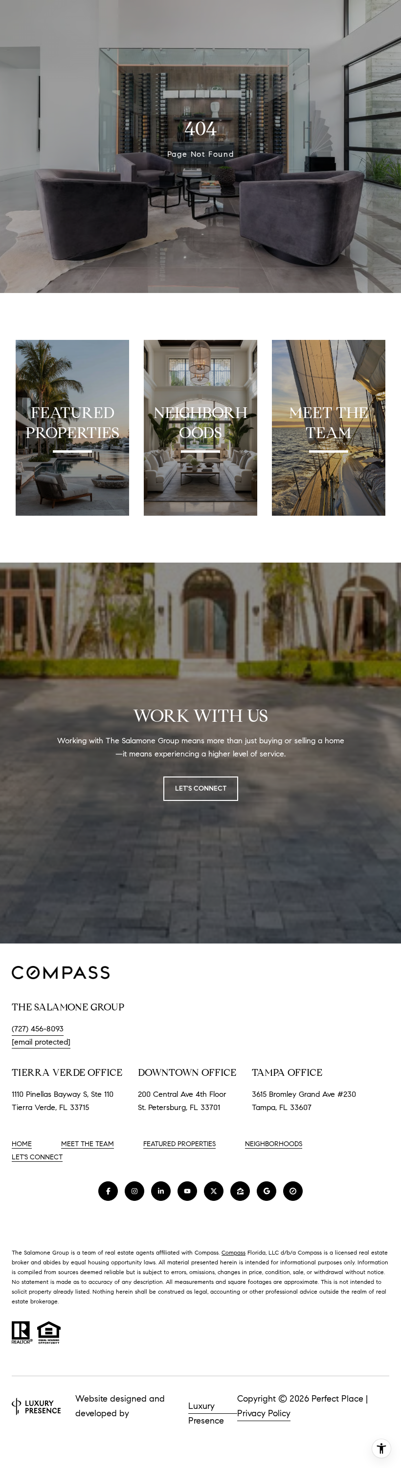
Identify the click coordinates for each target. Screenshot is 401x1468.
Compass (233, 1252)
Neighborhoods (273, 1144)
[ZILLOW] (240, 1191)
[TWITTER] (213, 1191)
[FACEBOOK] (108, 1191)
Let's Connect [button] (200, 788)
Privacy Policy (263, 1413)
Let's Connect (37, 1157)
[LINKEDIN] (161, 1191)
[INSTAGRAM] (134, 1191)
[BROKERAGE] (293, 1191)
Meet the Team (87, 1144)
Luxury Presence (206, 1407)
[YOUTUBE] (187, 1191)
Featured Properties (179, 1144)
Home (22, 1144)
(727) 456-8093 (38, 1028)
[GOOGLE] (266, 1191)
